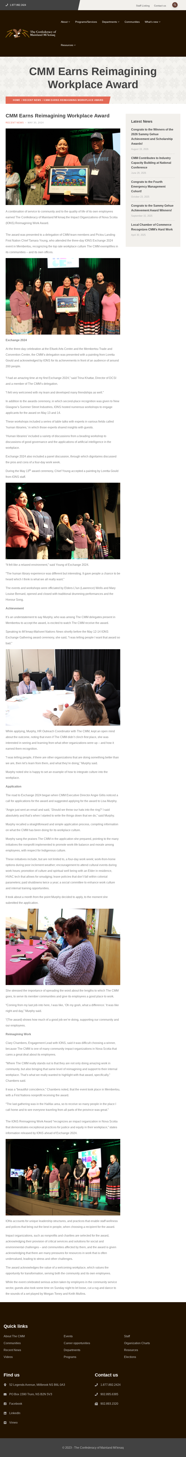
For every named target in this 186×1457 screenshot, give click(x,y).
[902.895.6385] (96, 1394)
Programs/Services (86, 21)
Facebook (15, 1403)
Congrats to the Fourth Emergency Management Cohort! (148, 186)
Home (16, 100)
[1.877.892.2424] (96, 1384)
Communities (132, 21)
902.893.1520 (109, 1403)
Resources (67, 45)
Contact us (160, 5)
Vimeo (13, 1422)
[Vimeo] (5, 1422)
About (64, 21)
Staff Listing (143, 5)
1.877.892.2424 (110, 1384)
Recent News (32, 100)
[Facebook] (5, 1403)
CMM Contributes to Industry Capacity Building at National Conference (151, 162)
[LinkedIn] (5, 1412)
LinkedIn (14, 1413)
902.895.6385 (109, 1394)
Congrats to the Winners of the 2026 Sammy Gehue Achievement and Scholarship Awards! (152, 136)
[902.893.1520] (96, 1403)
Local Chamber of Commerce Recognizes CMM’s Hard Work (152, 227)
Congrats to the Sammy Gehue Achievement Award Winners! (152, 208)
